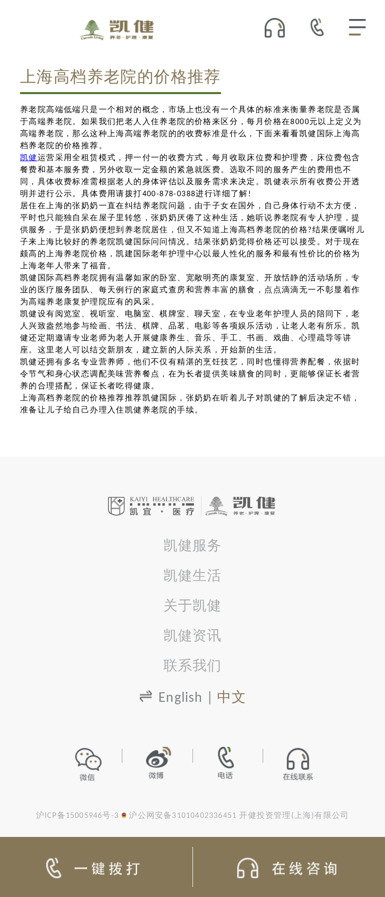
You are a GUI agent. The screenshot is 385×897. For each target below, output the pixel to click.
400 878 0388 (320, 27)
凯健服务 (192, 547)
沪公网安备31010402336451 (183, 816)
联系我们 (192, 667)
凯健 (29, 158)
